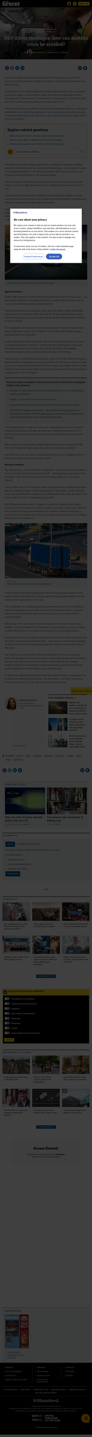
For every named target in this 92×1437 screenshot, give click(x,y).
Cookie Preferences (33, 256)
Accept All (54, 256)
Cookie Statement (57, 249)
